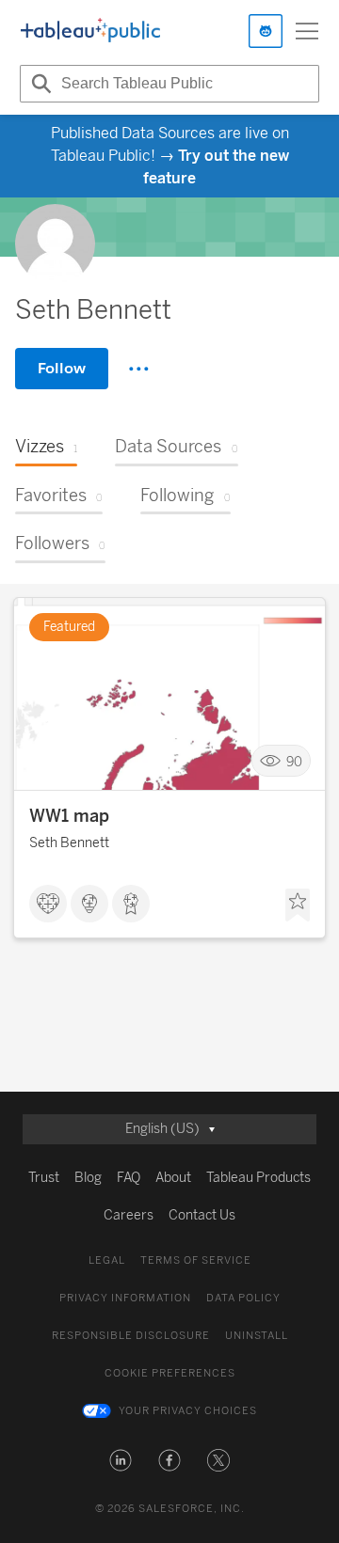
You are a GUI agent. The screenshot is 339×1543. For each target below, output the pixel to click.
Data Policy (243, 1298)
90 (294, 761)
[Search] (38, 83)
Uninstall (256, 1336)
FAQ (128, 1178)
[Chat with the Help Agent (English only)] (265, 31)
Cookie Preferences (170, 1373)
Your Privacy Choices (188, 1411)
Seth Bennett (69, 843)
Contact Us (202, 1215)
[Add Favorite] (297, 905)
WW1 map (69, 816)
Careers (128, 1215)
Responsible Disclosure (131, 1336)
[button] (120, 1460)
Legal (107, 1260)
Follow (62, 368)
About (173, 1178)
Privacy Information (125, 1298)
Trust (43, 1178)
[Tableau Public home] (90, 31)
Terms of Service (195, 1260)
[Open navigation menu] (307, 31)
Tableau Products (258, 1178)
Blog (88, 1178)
